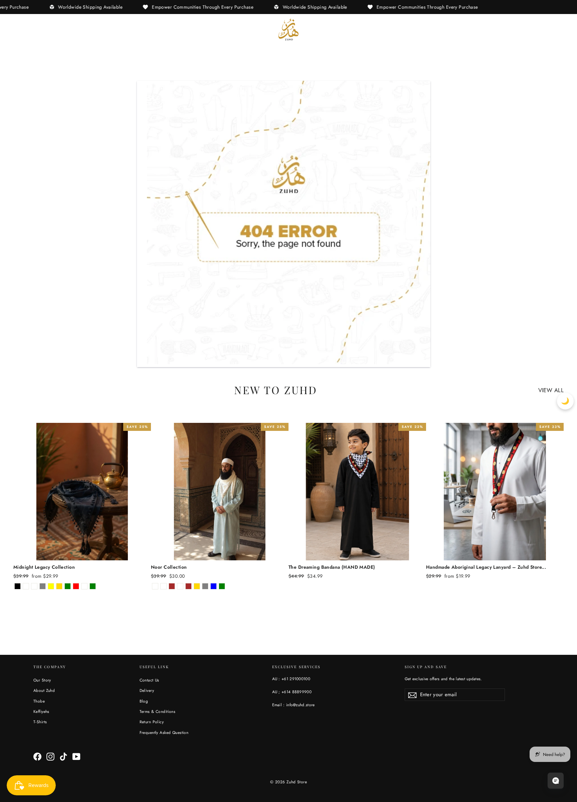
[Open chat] (556, 781)
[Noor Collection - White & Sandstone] (180, 586)
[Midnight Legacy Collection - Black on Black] (17, 586)
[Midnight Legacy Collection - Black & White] (26, 586)
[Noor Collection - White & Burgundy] (163, 586)
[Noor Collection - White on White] (155, 586)
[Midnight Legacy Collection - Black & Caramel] (34, 586)
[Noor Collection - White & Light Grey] (205, 586)
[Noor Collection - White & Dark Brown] (172, 586)
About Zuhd (44, 690)
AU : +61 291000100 (291, 679)
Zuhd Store (296, 782)
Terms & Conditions (158, 711)
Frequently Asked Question (164, 732)
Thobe (39, 701)
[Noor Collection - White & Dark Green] (222, 586)
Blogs (88, 29)
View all (551, 390)
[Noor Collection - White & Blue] (213, 586)
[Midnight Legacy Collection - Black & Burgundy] (84, 586)
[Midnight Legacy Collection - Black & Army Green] (92, 586)
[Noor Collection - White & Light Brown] (188, 586)
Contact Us (149, 680)
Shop (20, 29)
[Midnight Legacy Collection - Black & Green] (67, 586)
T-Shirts (40, 722)
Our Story (42, 680)
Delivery (147, 690)
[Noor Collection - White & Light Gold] (197, 586)
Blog (144, 701)
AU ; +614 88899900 (292, 692)
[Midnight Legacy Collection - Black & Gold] (59, 586)
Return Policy (152, 722)
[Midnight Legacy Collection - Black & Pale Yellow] (51, 586)
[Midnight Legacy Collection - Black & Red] (76, 586)
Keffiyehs (41, 711)
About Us (54, 29)
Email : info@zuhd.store (293, 705)
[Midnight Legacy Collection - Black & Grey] (42, 586)
